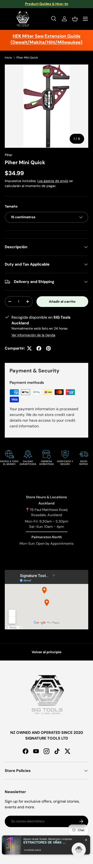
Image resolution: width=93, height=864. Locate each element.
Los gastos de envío (52, 181)
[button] (75, 19)
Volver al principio (47, 652)
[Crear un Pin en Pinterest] (48, 348)
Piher (8, 155)
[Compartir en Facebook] (39, 348)
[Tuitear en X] (29, 348)
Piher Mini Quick (27, 57)
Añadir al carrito (62, 301)
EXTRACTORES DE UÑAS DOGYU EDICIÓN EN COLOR (44, 842)
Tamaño (11, 206)
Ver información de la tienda (33, 335)
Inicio (8, 57)
